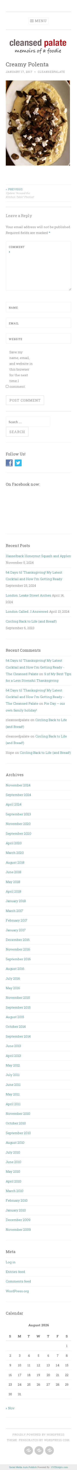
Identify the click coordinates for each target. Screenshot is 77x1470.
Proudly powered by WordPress (38, 1434)
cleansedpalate (51, 71)
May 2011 (12, 1094)
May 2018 (13, 882)
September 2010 (18, 1133)
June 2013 (13, 1046)
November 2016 (18, 949)
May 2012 (13, 1065)
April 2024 (13, 804)
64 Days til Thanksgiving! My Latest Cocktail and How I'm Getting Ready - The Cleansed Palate (35, 667)
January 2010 (16, 1210)
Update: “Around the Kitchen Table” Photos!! (20, 193)
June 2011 (13, 1084)
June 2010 (13, 1162)
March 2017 (14, 911)
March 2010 (14, 1191)
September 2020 (18, 833)
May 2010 (13, 1171)
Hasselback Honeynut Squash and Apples (38, 556)
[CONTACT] (49, 1451)
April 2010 (13, 1181)
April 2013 (13, 1055)
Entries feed (15, 1272)
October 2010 (16, 1123)
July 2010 (13, 1152)
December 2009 (18, 1220)
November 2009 (18, 1229)
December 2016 (18, 940)
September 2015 (18, 1007)
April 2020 (14, 843)
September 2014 (18, 1036)
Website (15, 339)
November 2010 (18, 1113)
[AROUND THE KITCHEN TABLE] (38, 1451)
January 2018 (16, 901)
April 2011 (13, 1104)
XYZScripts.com (59, 1467)
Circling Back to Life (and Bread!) (31, 621)
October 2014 (16, 1026)
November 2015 (18, 997)
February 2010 (17, 1200)
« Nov (10, 1408)
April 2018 (13, 891)
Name (13, 307)
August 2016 (15, 968)
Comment (17, 249)
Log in (11, 1262)
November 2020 (18, 824)
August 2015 (15, 1017)
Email (14, 323)
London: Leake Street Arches (28, 595)
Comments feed (18, 1281)
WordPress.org (17, 1291)
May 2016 (13, 988)
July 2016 (13, 978)
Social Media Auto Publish (23, 1467)
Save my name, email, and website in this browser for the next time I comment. (21, 369)
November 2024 (18, 785)
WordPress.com (56, 1440)
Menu (41, 21)
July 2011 (12, 1075)
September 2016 (18, 959)
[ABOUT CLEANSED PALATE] (28, 1451)
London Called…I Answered (27, 611)
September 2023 (18, 814)
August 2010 (15, 1142)
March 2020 (15, 852)
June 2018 (13, 872)
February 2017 (16, 920)
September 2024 (18, 795)
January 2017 (16, 930)
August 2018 (15, 862)
